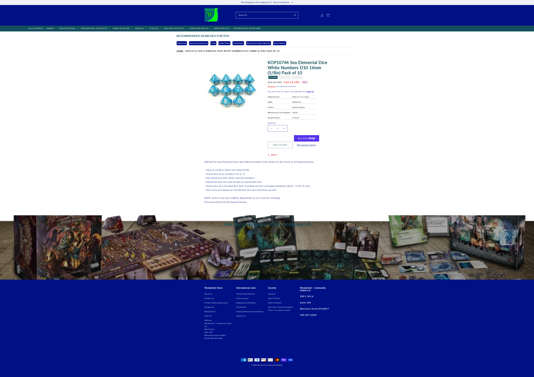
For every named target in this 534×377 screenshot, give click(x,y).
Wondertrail (262, 365)
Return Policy (274, 298)
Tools (213, 43)
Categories (209, 307)
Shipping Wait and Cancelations (250, 312)
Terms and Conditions (245, 294)
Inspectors (241, 316)
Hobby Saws (224, 43)
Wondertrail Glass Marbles (258, 43)
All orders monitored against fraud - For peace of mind (280, 308)
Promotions (241, 307)
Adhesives (181, 43)
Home (180, 51)
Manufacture (210, 312)
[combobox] (267, 15)
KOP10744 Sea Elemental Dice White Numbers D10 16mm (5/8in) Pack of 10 (233, 51)
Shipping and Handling (245, 303)
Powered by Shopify (275, 365)
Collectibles (238, 43)
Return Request (275, 303)
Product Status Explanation (216, 303)
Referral (208, 316)
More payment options (306, 145)
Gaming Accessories (199, 43)
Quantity (272, 123)
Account (271, 294)
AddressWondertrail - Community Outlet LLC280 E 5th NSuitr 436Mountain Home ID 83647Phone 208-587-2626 (218, 329)
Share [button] (274, 155)
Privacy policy (242, 298)
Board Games (279, 43)
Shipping (271, 86)
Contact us (209, 298)
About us (208, 294)
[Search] (295, 15)
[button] (51, 28)
